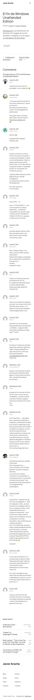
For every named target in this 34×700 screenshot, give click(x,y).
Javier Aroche (8, 3)
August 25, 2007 (14, 296)
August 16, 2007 (14, 95)
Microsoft (7, 46)
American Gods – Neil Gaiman (9, 626)
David (11, 82)
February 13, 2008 (14, 550)
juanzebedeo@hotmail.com (18, 356)
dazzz (11, 414)
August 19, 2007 (14, 225)
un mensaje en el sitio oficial (14, 38)
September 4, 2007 (14, 365)
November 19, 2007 (14, 412)
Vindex (11, 496)
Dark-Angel (12, 198)
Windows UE (8, 31)
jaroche (11, 26)
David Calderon (13, 457)
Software (23, 26)
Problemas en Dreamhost (8, 58)
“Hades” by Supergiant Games (10, 633)
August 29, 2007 (14, 339)
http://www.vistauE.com (17, 120)
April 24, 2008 (13, 588)
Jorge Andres (13, 97)
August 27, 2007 (14, 317)
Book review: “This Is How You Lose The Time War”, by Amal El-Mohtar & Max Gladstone (14, 642)
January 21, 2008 (14, 493)
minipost (17, 26)
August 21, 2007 (14, 244)
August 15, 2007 (14, 80)
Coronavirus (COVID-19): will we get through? (12, 651)
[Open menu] (30, 3)
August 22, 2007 (14, 272)
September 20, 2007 (15, 386)
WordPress (28, 696)
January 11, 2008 (14, 455)
